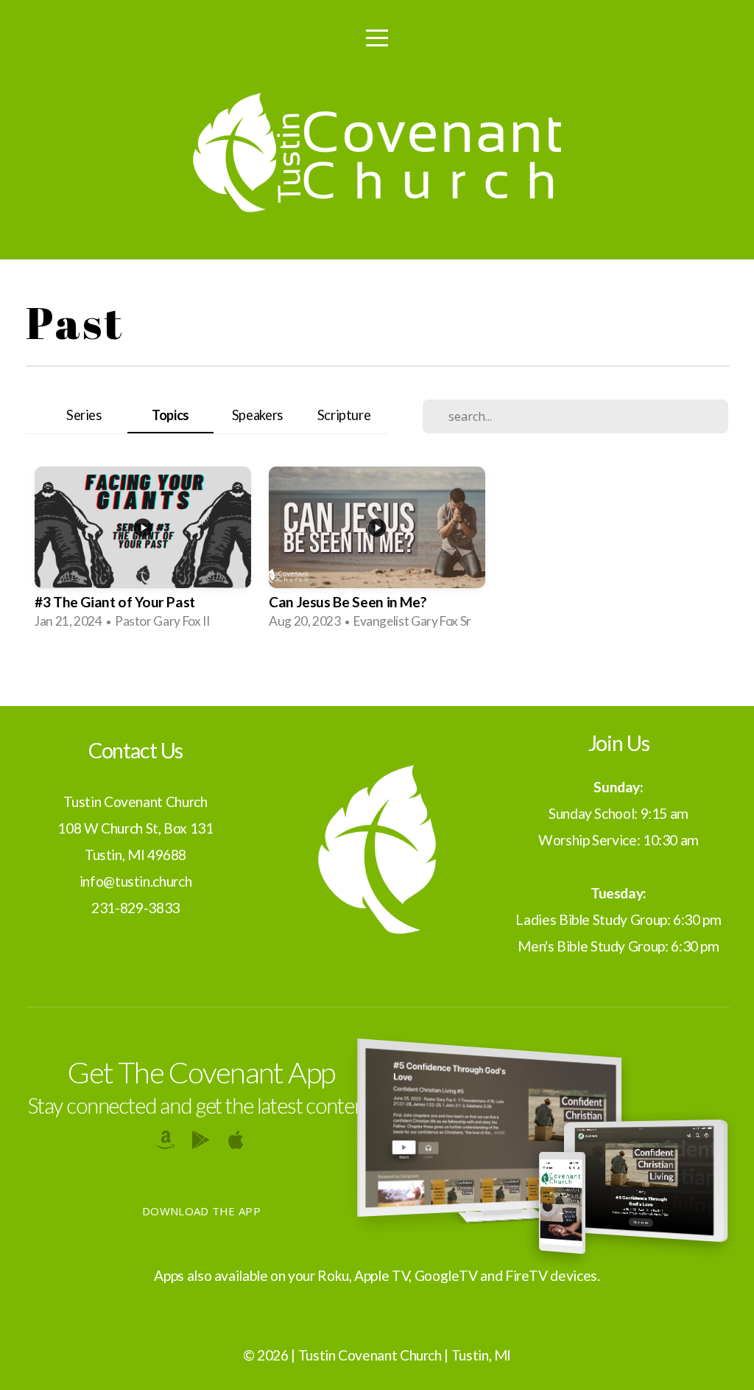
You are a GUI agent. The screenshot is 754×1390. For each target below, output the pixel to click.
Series (84, 415)
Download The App (201, 1211)
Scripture (344, 415)
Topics (170, 415)
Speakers (257, 415)
